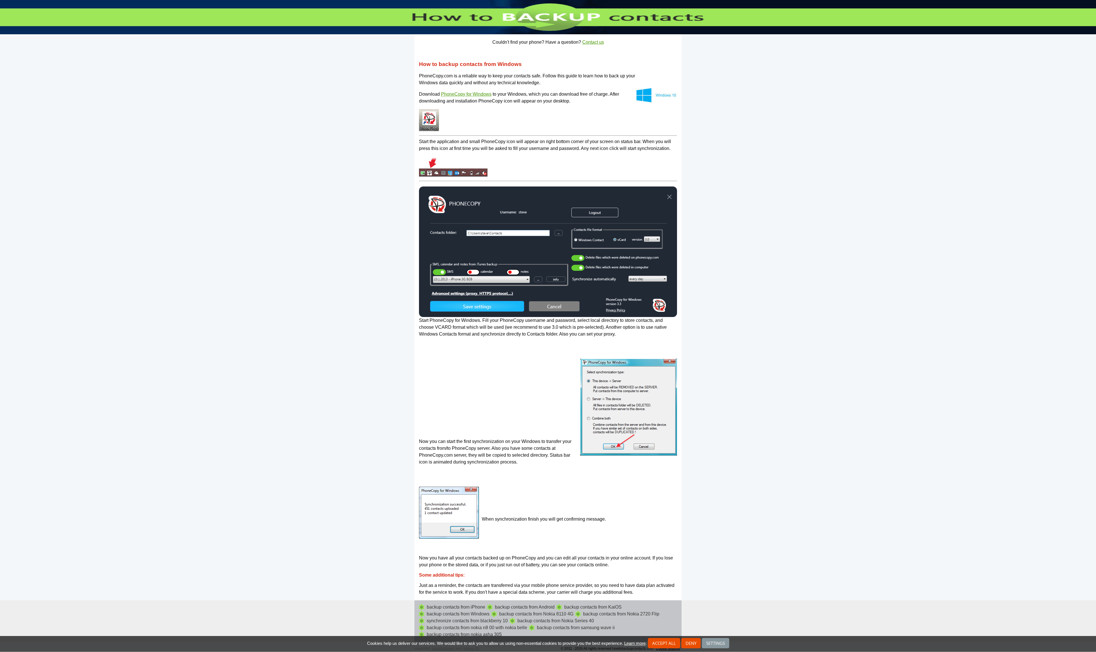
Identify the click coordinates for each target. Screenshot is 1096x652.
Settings (715, 643)
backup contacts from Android (525, 607)
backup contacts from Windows (458, 613)
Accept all (664, 643)
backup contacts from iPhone (456, 607)
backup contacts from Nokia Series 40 (555, 620)
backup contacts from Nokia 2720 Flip (621, 613)
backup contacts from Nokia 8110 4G (536, 613)
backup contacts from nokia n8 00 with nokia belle (477, 627)
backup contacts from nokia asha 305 (464, 634)
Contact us (593, 42)
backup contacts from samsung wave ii (576, 627)
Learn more (635, 643)
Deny (691, 643)
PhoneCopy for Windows (466, 94)
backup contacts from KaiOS (593, 607)
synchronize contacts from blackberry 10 (467, 620)
